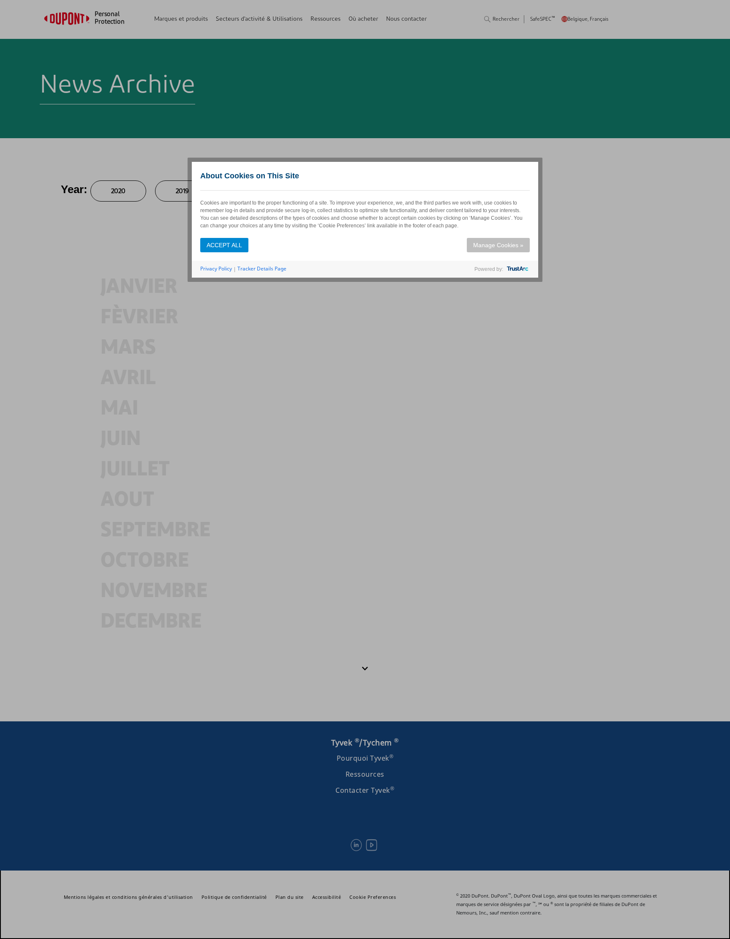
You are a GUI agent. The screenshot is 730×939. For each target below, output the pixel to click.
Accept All (224, 245)
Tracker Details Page (261, 268)
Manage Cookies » (498, 245)
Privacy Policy (216, 268)
